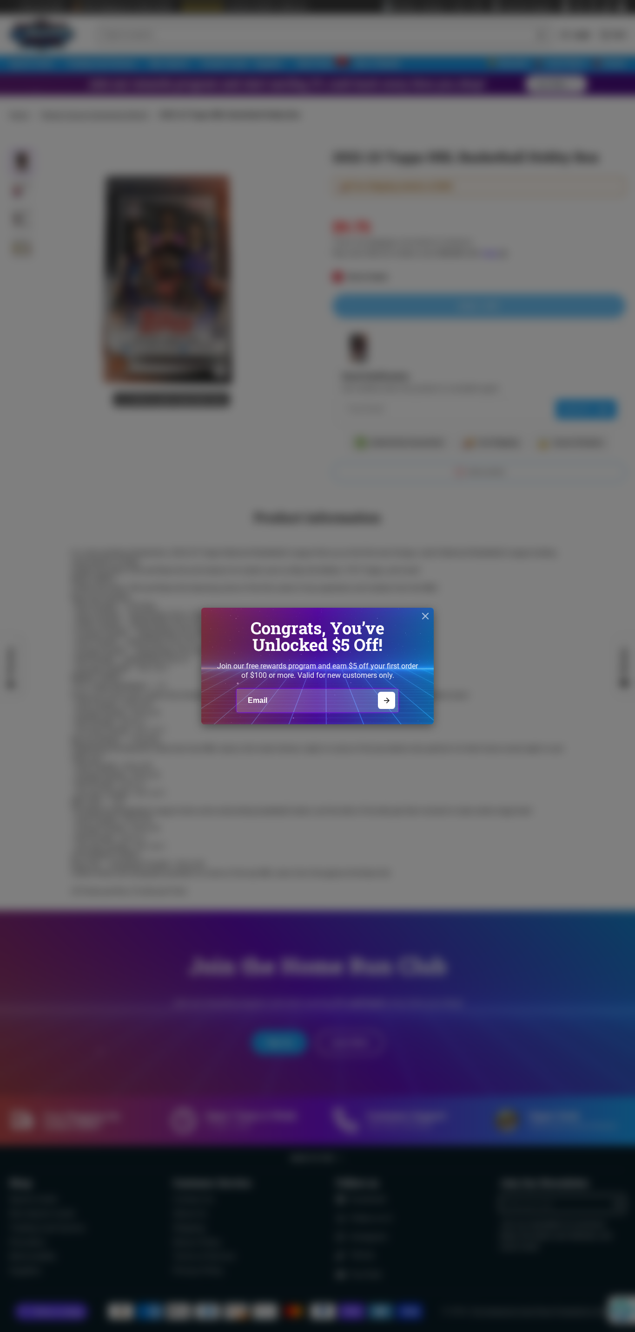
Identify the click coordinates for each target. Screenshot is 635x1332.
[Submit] (386, 700)
